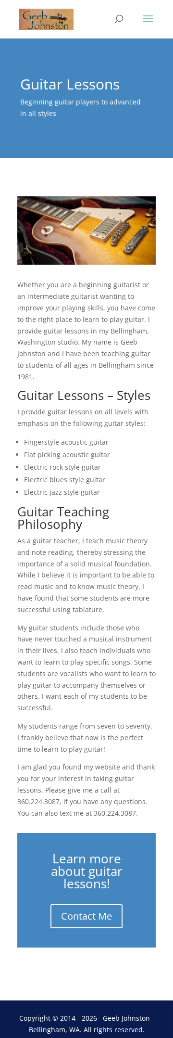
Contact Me (86, 916)
